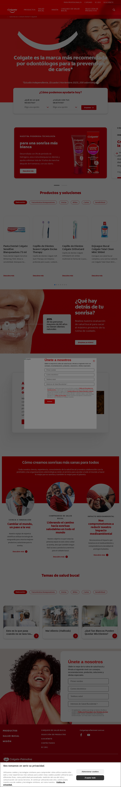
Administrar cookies (90, 772)
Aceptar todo (90, 778)
